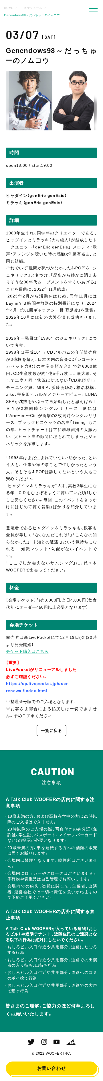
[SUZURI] (71, 1042)
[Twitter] (31, 1042)
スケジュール (33, 7)
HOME (8, 7)
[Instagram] (44, 1042)
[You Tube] (57, 1042)
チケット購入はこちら (27, 651)
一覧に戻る (51, 730)
